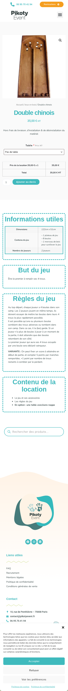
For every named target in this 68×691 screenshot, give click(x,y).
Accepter (34, 661)
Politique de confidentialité (43, 686)
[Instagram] (34, 541)
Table (34, 145)
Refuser (34, 670)
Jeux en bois (30, 104)
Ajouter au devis (26, 182)
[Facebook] (28, 541)
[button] (63, 627)
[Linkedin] (40, 541)
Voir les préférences (34, 679)
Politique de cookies (20, 686)
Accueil (19, 104)
